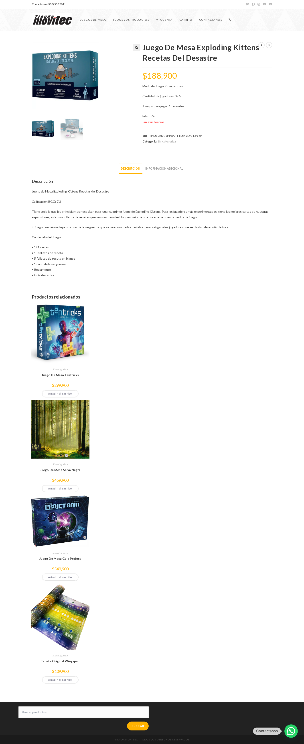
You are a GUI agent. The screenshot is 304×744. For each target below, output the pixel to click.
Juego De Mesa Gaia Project (60, 558)
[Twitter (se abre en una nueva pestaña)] (247, 4)
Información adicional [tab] (164, 168)
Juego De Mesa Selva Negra (60, 470)
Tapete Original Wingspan (60, 661)
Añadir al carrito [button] (60, 393)
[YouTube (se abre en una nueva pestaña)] (264, 4)
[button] (136, 47)
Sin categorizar (167, 141)
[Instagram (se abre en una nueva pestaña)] (258, 4)
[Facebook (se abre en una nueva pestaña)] (253, 4)
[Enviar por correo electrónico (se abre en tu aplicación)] (270, 4)
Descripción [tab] (130, 168)
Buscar (138, 726)
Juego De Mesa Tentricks (60, 375)
